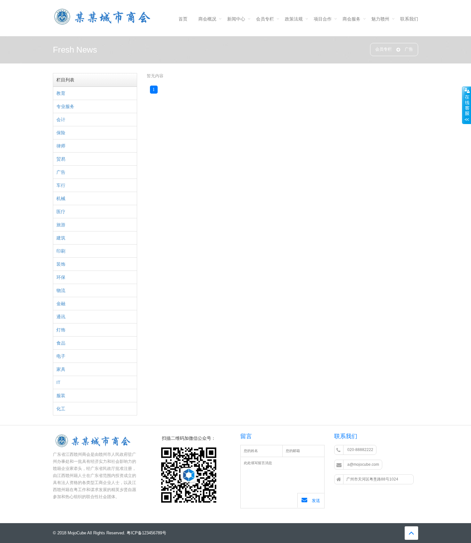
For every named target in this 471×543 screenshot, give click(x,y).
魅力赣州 (380, 18)
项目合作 (323, 18)
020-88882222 (359, 449)
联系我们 (409, 18)
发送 (315, 500)
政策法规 (294, 18)
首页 (182, 18)
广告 (409, 49)
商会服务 (351, 18)
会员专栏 (265, 18)
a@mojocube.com (362, 464)
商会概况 (207, 18)
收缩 (466, 105)
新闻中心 (236, 18)
